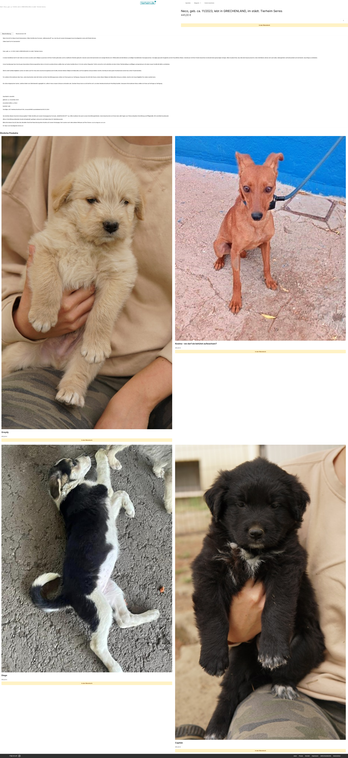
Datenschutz (336, 756)
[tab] (21, 33)
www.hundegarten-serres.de (79, 38)
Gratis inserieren (209, 3)
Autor (295, 756)
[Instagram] (19, 756)
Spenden (188, 3)
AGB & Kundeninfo (325, 756)
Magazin (196, 3)
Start (1, 7)
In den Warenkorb (264, 25)
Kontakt (307, 756)
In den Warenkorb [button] (86, 440)
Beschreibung (6, 33)
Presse (301, 756)
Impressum (315, 756)
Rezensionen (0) (21, 33)
